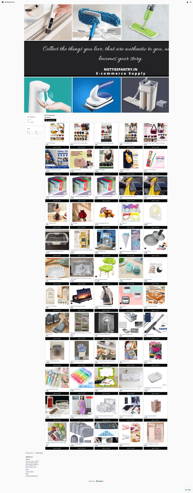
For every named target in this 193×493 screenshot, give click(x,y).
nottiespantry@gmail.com (32, 476)
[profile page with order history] (187, 2)
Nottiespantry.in (10, 2)
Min (28, 131)
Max (36, 131)
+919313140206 (29, 471)
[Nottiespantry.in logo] (3, 2)
